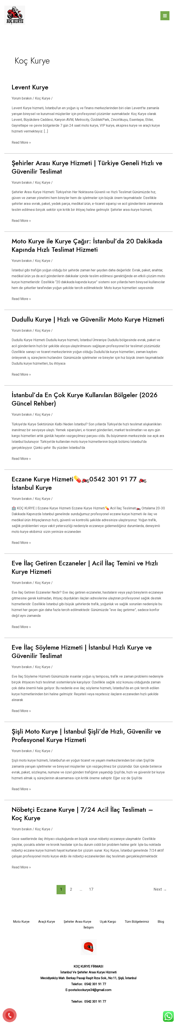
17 (91, 889)
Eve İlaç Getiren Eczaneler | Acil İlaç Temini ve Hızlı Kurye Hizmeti (85, 567)
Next (160, 889)
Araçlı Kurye (46, 922)
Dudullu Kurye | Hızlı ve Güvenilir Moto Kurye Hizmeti (88, 319)
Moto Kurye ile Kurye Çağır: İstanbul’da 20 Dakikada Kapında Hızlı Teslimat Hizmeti (87, 245)
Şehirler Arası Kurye (77, 922)
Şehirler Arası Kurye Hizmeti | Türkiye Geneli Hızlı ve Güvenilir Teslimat (87, 167)
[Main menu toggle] (164, 15)
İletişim (89, 927)
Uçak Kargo (108, 922)
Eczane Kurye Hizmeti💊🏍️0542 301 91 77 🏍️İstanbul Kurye (79, 483)
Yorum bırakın (22, 98)
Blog (161, 922)
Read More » (21, 142)
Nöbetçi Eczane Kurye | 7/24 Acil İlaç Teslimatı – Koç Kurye (82, 814)
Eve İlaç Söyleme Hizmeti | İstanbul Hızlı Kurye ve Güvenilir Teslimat (82, 651)
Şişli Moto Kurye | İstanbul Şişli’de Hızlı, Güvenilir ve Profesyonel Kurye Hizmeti (86, 735)
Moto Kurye (21, 922)
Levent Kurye (30, 87)
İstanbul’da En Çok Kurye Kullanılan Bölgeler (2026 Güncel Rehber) (85, 399)
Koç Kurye (42, 98)
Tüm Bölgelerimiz (137, 922)
